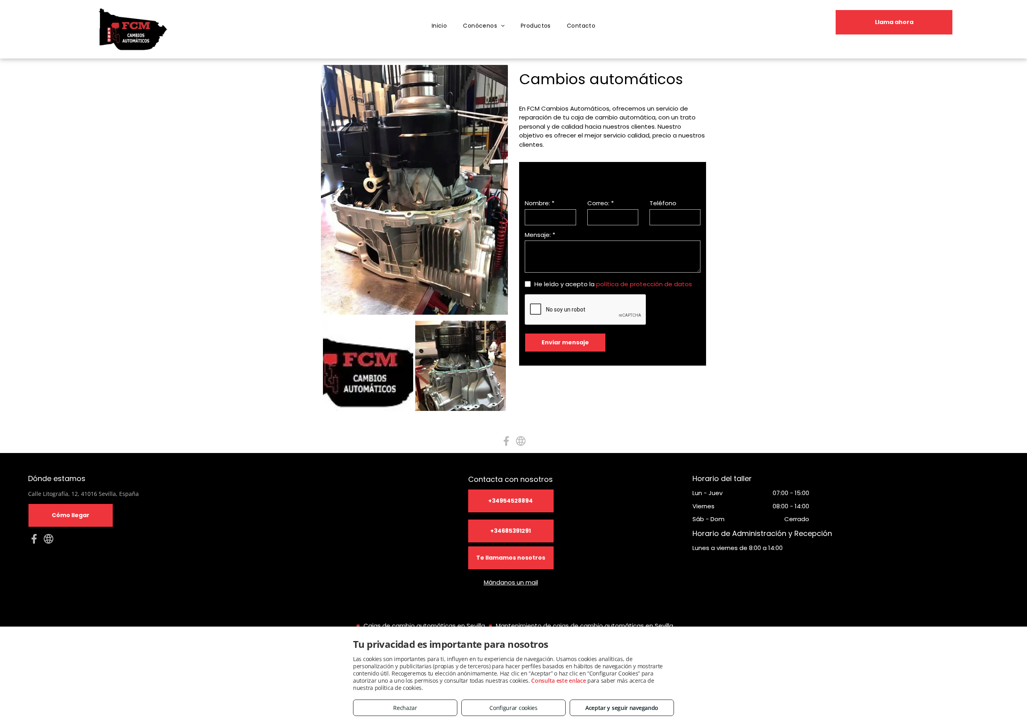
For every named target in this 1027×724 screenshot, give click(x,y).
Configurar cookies (513, 708)
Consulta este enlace (558, 680)
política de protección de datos (644, 284)
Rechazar (405, 708)
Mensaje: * (540, 235)
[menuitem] (439, 26)
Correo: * (600, 203)
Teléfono (662, 203)
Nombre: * (539, 203)
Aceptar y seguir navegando (621, 708)
